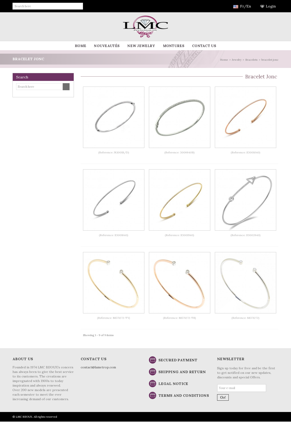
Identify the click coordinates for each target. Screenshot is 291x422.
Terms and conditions (183, 395)
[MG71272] (245, 282)
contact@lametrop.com (98, 367)
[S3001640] (113, 200)
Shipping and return (182, 372)
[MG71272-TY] (113, 282)
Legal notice (173, 383)
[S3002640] (245, 200)
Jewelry (236, 59)
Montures (173, 46)
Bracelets (251, 59)
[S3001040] (245, 117)
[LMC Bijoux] (145, 26)
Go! (223, 397)
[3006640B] (179, 117)
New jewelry (141, 46)
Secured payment (178, 360)
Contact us (204, 46)
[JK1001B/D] (113, 117)
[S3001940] (179, 200)
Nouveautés (107, 46)
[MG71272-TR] (179, 282)
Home (80, 46)
